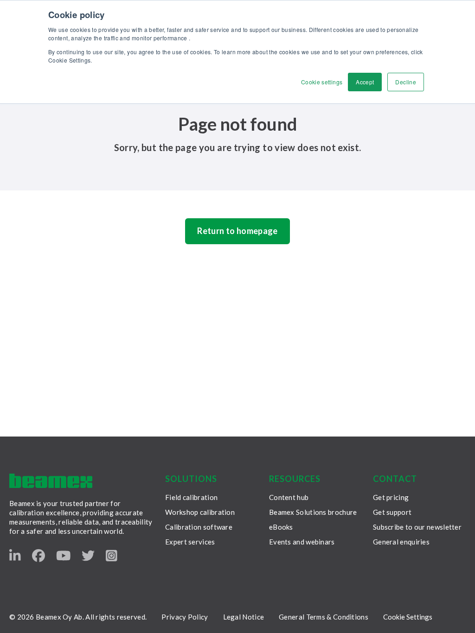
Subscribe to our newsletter (417, 527)
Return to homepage (237, 231)
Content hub (288, 497)
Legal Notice (243, 617)
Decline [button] (405, 82)
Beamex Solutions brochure (313, 512)
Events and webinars (302, 542)
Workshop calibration (200, 512)
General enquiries (401, 542)
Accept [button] (365, 82)
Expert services (190, 542)
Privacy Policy (184, 617)
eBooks (281, 527)
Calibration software (198, 527)
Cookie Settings (407, 617)
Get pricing (391, 497)
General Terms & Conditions (323, 617)
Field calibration (191, 497)
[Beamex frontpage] (50, 481)
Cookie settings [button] (321, 82)
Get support (392, 512)
